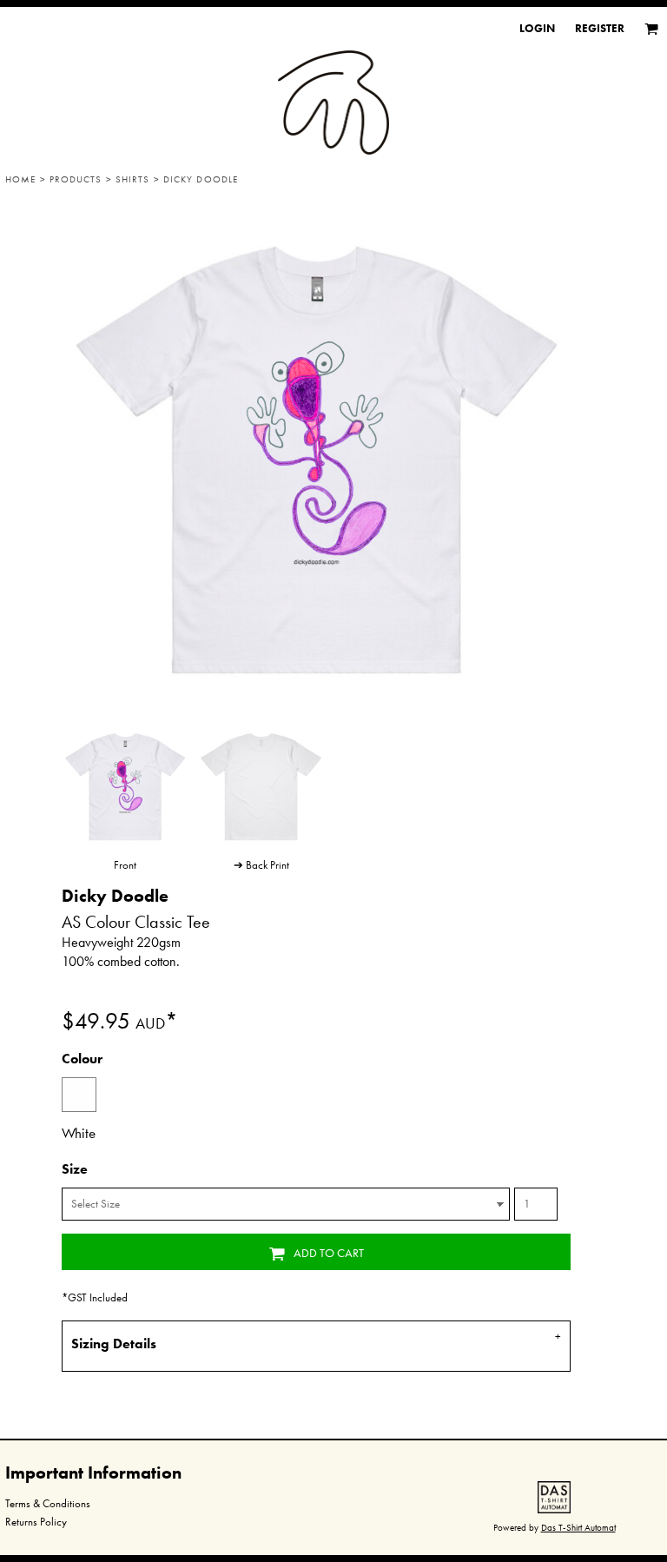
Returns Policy (36, 1521)
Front (125, 864)
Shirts (133, 179)
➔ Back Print (261, 864)
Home (20, 179)
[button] (554, 1496)
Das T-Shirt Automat (578, 1527)
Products (76, 179)
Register (599, 28)
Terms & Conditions (47, 1503)
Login (537, 28)
